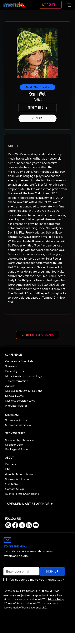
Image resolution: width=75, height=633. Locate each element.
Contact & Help (14, 489)
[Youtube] (36, 525)
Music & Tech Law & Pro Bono (23, 391)
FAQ (8, 469)
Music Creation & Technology (23, 376)
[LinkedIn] (29, 525)
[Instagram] (8, 525)
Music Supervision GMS (20, 400)
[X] (22, 525)
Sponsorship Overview (19, 440)
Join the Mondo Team (19, 474)
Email (6, 565)
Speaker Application (17, 479)
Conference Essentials (19, 361)
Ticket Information (16, 381)
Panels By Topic (15, 371)
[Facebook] (15, 525)
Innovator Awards (16, 405)
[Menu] (69, 5)
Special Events (14, 396)
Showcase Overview (18, 425)
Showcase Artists (16, 420)
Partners (10, 464)
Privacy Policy (56, 599)
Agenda (10, 386)
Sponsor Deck (14, 444)
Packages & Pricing (17, 449)
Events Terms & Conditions (22, 493)
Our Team (11, 484)
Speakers (11, 366)
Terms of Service (15, 603)
